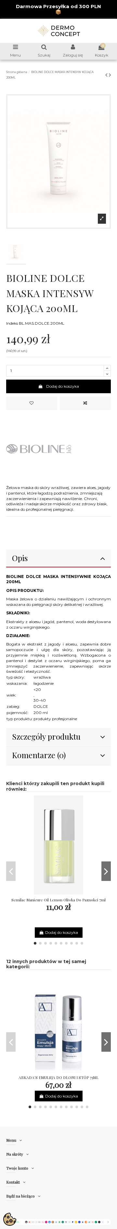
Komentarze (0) (39, 755)
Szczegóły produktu (46, 736)
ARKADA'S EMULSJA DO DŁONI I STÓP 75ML (58, 1077)
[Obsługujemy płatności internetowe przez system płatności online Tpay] (58, 1221)
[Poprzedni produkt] (107, 75)
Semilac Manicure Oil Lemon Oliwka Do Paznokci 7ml (58, 899)
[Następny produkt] (110, 75)
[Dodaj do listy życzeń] (32, 403)
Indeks (12, 323)
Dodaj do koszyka (62, 386)
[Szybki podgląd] (66, 893)
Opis (20, 558)
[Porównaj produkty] (58, 893)
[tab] (58, 558)
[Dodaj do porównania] (85, 403)
